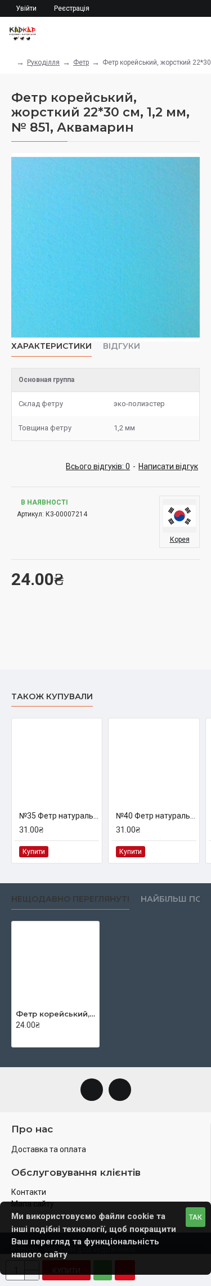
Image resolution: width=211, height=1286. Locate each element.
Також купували (52, 697)
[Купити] (19, 1037)
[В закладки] (77, 851)
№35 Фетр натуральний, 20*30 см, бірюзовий (59, 815)
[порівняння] (90, 851)
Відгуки (121, 346)
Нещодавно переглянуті (70, 899)
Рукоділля (43, 62)
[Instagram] (120, 1089)
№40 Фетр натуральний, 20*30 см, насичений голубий (156, 815)
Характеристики (51, 346)
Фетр (81, 62)
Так (195, 1217)
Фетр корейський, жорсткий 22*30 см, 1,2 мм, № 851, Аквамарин (55, 1013)
